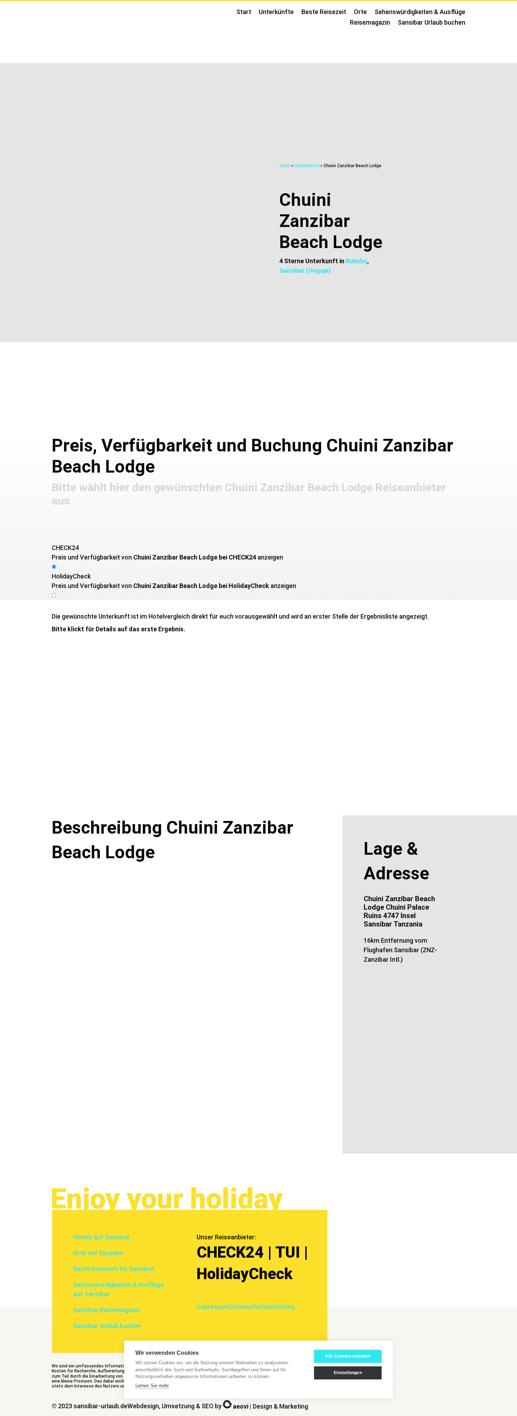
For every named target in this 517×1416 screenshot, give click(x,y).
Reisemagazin (370, 23)
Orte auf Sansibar (98, 1253)
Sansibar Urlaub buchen (431, 23)
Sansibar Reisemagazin (106, 1310)
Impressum (213, 1306)
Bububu (356, 261)
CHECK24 (65, 547)
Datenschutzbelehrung (262, 1306)
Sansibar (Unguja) (305, 270)
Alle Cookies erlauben (347, 1356)
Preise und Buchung (464, 371)
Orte (360, 12)
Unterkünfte (276, 12)
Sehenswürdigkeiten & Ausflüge (420, 12)
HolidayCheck (71, 576)
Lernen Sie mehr (152, 1385)
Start (243, 12)
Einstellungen (348, 1372)
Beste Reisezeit (323, 12)
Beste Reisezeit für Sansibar (114, 1268)
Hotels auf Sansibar (101, 1237)
